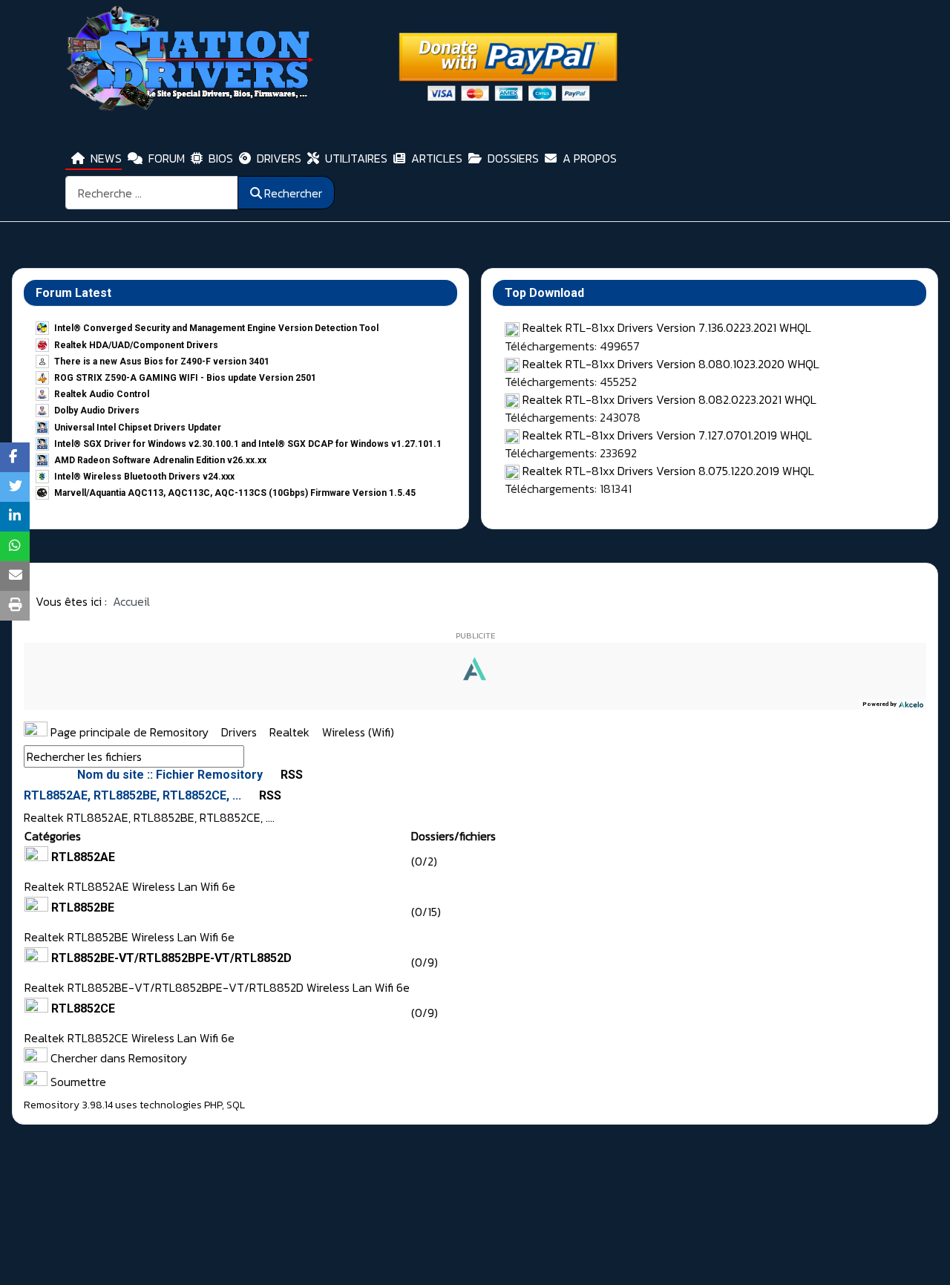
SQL (235, 1105)
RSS (290, 775)
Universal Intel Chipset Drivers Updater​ (137, 427)
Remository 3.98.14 (68, 1105)
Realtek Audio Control (101, 394)
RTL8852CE (83, 1008)
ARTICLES (436, 158)
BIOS (221, 158)
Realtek (290, 732)
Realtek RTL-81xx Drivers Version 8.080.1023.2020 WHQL (670, 364)
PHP (213, 1105)
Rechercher (293, 193)
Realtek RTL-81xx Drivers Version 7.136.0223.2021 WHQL (666, 327)
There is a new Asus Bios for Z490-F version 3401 (161, 361)
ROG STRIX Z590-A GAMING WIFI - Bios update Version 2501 (185, 378)
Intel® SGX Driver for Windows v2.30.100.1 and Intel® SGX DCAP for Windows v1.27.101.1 (248, 444)
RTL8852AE (83, 857)
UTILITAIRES (356, 158)
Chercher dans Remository (117, 1058)
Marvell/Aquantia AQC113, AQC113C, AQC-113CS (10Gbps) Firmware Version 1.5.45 (235, 493)
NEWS (106, 158)
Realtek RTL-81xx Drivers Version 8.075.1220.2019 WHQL (668, 471)
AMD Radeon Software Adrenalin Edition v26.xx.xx (160, 460)
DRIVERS (279, 158)
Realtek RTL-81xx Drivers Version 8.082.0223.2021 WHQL (669, 399)
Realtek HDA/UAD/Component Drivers (136, 345)
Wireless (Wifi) (358, 732)
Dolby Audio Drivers (97, 410)
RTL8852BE (82, 907)
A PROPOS (590, 158)
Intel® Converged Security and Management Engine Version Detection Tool (216, 328)
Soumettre (77, 1082)
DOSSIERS (513, 158)
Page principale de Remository (128, 732)
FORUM (166, 158)
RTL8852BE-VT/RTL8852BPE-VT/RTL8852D (171, 958)
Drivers (240, 732)
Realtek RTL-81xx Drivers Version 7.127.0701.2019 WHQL (667, 435)
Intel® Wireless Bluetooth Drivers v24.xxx (144, 476)
